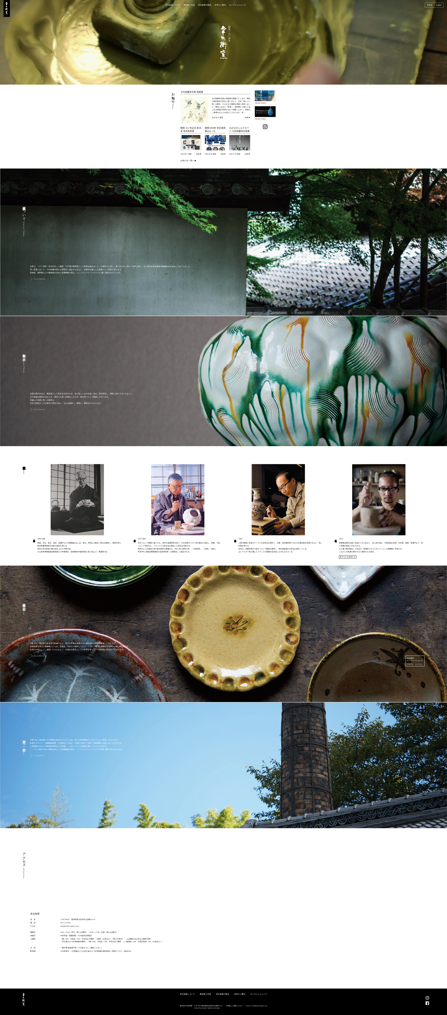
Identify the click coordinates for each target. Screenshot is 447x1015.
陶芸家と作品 (189, 5)
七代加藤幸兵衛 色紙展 (191, 92)
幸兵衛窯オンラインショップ (415, 661)
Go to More (39, 656)
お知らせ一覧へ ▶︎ (188, 160)
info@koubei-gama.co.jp (259, 1006)
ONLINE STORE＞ (261, 103)
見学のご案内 (220, 5)
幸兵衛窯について (172, 5)
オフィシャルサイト (348, 557)
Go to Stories (39, 279)
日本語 (429, 5)
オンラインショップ (237, 5)
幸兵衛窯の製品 (204, 5)
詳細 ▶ (247, 117)
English (439, 5)
